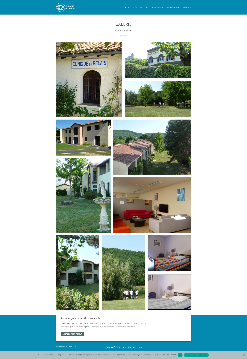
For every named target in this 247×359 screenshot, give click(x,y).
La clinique (124, 7)
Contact (187, 7)
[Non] (243, 356)
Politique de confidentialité (196, 355)
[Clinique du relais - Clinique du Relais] (65, 7)
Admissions (157, 7)
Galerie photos (173, 7)
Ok (180, 355)
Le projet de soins (141, 7)
